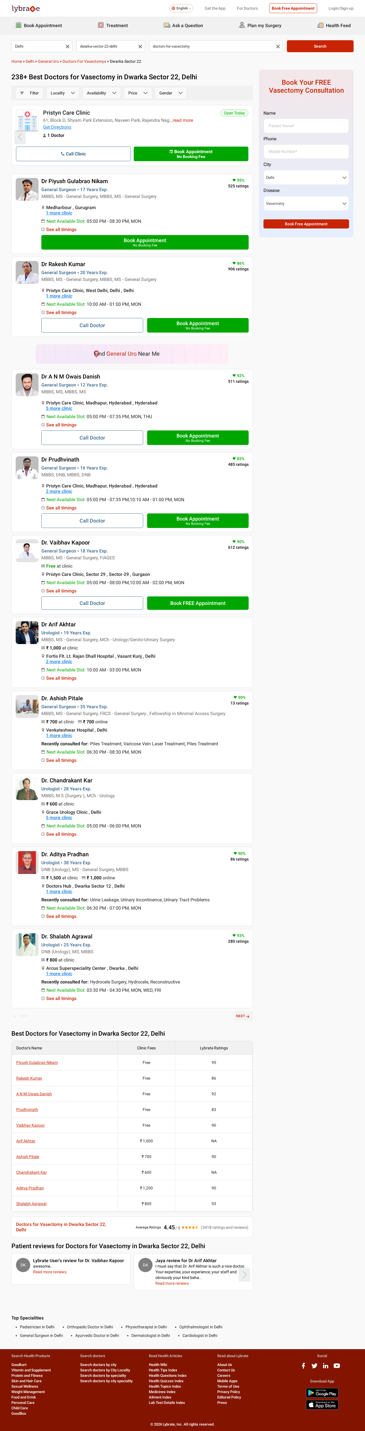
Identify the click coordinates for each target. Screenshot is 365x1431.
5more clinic (59, 408)
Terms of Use (228, 1386)
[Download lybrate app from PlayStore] (322, 1396)
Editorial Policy (229, 1397)
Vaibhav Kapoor (30, 1125)
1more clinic (59, 213)
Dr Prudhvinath (60, 459)
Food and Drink (23, 1397)
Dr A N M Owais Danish (70, 376)
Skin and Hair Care (26, 1381)
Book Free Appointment (293, 8)
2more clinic (59, 491)
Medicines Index (162, 1392)
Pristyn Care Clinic (66, 112)
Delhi (30, 61)
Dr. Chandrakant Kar (66, 780)
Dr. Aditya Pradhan (65, 854)
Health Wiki (158, 1365)
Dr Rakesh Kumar (63, 264)
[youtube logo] (336, 1368)
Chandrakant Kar (31, 1172)
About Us (224, 1365)
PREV (23, 1016)
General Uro (48, 61)
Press (222, 1402)
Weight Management (28, 1392)
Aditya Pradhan (30, 1188)
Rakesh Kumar (29, 1078)
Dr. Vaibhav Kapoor (65, 542)
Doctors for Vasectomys (84, 61)
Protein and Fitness (27, 1375)
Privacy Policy (228, 1392)
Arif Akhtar (25, 1141)
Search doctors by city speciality (106, 1381)
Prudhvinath (27, 1109)
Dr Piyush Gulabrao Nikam (74, 181)
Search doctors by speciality (103, 1375)
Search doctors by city (98, 1365)
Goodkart (19, 1365)
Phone (269, 138)
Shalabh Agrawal (31, 1203)
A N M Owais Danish (34, 1094)
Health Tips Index (163, 1370)
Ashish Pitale (27, 1156)
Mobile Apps (227, 1381)
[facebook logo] (303, 1368)
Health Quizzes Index (166, 1381)
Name (269, 113)
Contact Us (226, 1370)
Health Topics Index (165, 1386)
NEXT (240, 1016)
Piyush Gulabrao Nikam (37, 1062)
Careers (223, 1375)
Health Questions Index (168, 1375)
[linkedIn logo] (325, 1368)
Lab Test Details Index (167, 1402)
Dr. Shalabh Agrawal (66, 936)
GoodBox (18, 1413)
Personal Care (23, 1402)
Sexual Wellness (24, 1386)
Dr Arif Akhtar (58, 624)
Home (16, 61)
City (267, 164)
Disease (271, 190)
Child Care (19, 1408)
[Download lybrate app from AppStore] (322, 1408)
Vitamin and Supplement (31, 1370)
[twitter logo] (314, 1368)
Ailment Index (160, 1397)
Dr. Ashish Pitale (62, 698)
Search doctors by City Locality (105, 1370)
